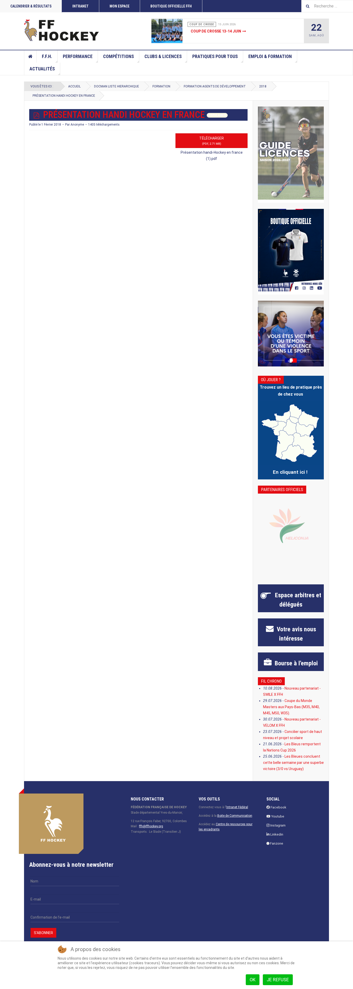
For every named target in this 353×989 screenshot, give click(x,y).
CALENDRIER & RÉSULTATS (30, 6)
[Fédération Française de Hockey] (61, 30)
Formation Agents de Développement (215, 86)
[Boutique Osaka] (291, 250)
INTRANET (80, 6)
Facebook (278, 807)
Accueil (30, 56)
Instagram (278, 825)
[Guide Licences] (291, 153)
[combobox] (327, 6)
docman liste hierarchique (116, 86)
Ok (253, 979)
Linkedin (276, 834)
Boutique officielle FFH (171, 6)
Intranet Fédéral (237, 807)
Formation (161, 86)
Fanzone (276, 843)
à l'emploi (295, 663)
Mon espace (119, 6)
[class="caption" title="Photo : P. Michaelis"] (178, 31)
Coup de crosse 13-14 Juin (216, 31)
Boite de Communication (234, 816)
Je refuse (278, 979)
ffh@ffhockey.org (151, 826)
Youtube (277, 816)
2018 (262, 86)
